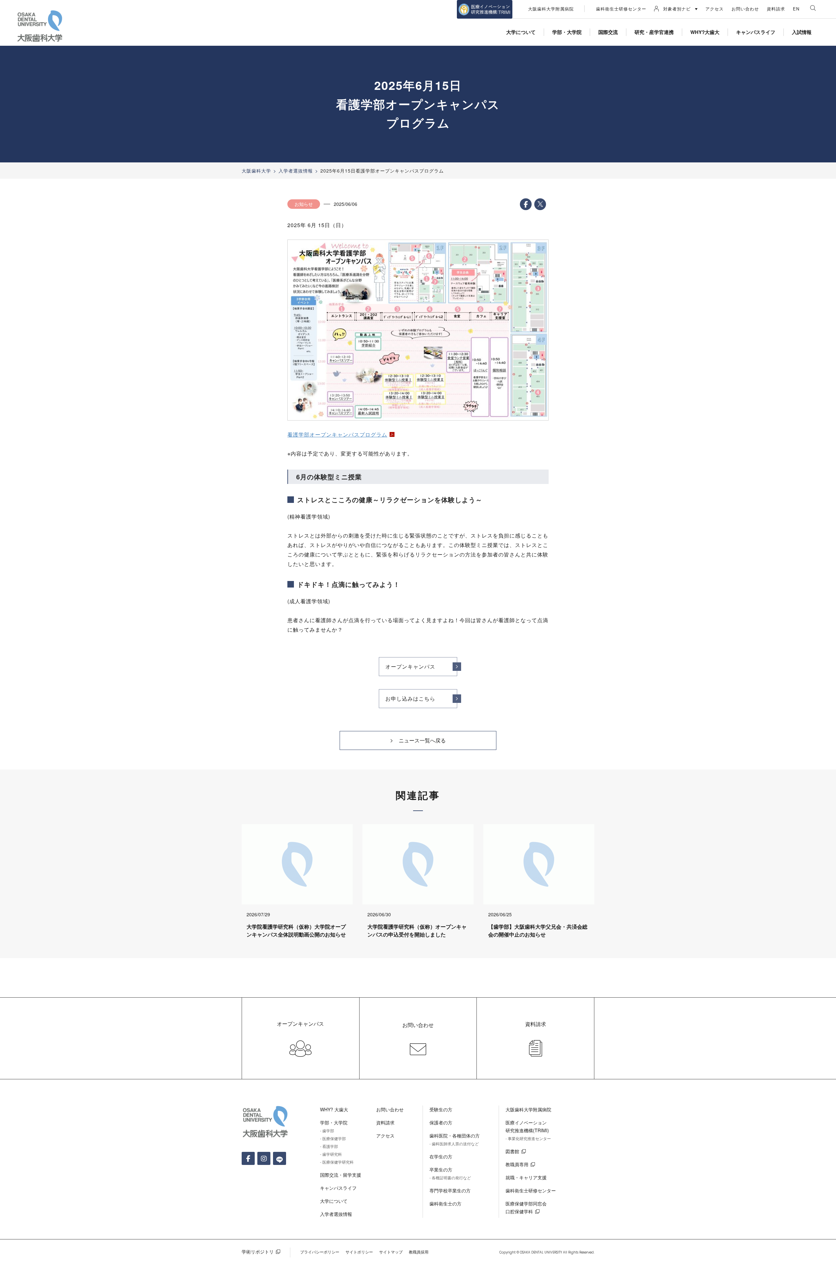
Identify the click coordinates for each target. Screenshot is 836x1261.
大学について (521, 32)
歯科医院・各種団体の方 (454, 1135)
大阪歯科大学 (256, 170)
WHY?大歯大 (704, 32)
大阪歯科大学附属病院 (551, 9)
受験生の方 (440, 1109)
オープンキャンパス (410, 666)
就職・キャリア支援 (526, 1177)
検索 (813, 8)
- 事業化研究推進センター (528, 1138)
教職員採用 (418, 1251)
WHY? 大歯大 (334, 1109)
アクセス (714, 9)
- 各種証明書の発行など (450, 1177)
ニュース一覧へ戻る (422, 740)
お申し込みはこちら (410, 698)
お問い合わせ (745, 9)
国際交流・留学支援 (340, 1174)
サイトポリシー (359, 1251)
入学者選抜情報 (296, 170)
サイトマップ (391, 1251)
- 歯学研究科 (331, 1154)
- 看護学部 (329, 1146)
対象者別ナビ (677, 9)
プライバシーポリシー (319, 1251)
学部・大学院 (567, 32)
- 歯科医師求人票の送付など (454, 1143)
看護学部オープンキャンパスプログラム (337, 434)
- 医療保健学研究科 (337, 1162)
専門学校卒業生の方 (450, 1190)
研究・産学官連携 (654, 32)
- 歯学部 (327, 1130)
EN (796, 9)
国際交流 (608, 32)
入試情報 (802, 32)
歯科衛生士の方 (445, 1203)
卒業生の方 (440, 1169)
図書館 (512, 1151)
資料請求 (776, 9)
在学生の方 (440, 1156)
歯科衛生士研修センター (621, 9)
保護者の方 (440, 1122)
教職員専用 (517, 1164)
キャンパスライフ (755, 32)
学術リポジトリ (258, 1251)
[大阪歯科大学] (40, 26)
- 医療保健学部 (333, 1138)
